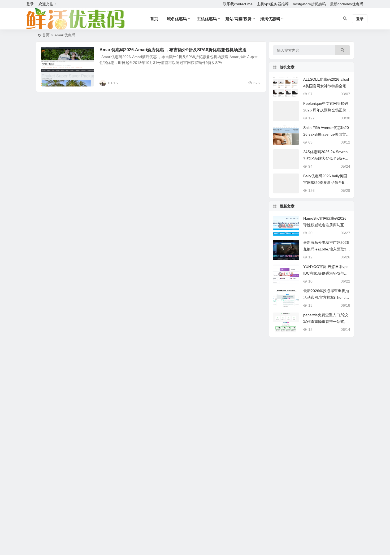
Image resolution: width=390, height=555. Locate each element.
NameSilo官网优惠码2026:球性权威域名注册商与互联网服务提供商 (325, 225)
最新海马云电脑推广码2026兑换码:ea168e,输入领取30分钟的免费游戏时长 (326, 249)
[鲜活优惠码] (75, 19)
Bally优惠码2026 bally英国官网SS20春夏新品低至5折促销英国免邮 (325, 182)
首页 (46, 35)
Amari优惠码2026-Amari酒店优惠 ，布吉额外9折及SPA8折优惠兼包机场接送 (172, 49)
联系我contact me (238, 4)
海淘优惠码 (270, 18)
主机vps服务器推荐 (273, 4)
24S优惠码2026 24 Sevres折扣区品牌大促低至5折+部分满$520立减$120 (325, 158)
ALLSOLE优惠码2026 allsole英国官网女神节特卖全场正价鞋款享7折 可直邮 (326, 86)
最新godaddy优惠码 (346, 4)
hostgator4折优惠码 (309, 4)
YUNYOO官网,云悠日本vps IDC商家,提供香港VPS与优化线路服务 (325, 273)
